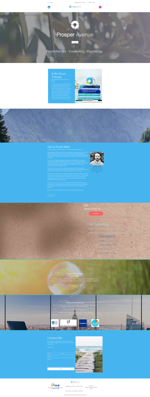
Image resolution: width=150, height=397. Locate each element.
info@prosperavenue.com (80, 2)
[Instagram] (100, 7)
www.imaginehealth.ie (78, 153)
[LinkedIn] (49, 7)
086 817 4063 (91, 2)
